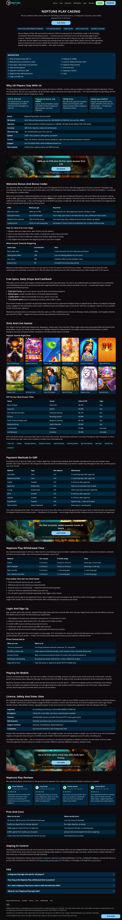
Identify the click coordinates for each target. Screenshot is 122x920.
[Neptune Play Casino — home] (13, 3)
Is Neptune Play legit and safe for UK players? (26, 874)
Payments (68, 3)
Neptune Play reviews (71, 65)
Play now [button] (61, 23)
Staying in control (69, 70)
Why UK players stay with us (20, 59)
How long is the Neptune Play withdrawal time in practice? (31, 880)
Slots (61, 3)
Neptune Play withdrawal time (21, 73)
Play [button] (15, 350)
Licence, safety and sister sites (74, 62)
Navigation (13, 55)
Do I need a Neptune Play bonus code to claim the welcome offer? (34, 885)
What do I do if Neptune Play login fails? (24, 891)
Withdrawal (77, 3)
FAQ (64, 73)
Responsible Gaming (13, 900)
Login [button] (99, 3)
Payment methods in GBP (19, 70)
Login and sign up (16, 76)
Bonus (55, 3)
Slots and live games (17, 67)
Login (85, 3)
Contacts (24, 900)
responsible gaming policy (49, 860)
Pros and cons (68, 67)
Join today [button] (61, 533)
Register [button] (110, 3)
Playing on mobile (70, 59)
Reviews (91, 3)
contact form (96, 860)
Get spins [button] (61, 763)
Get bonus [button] (61, 169)
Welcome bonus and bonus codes (22, 62)
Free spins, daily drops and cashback (23, 65)
